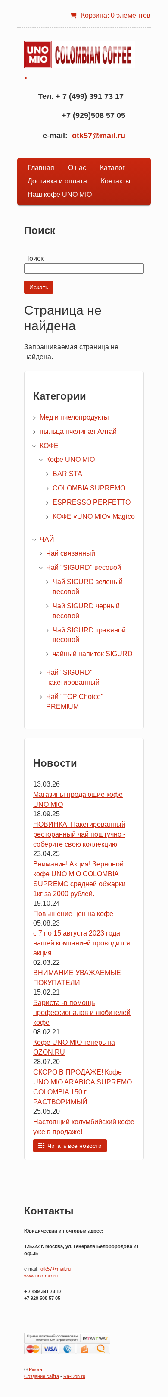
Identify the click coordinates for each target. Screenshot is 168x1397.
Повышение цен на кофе (73, 913)
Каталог (112, 167)
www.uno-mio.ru (41, 1275)
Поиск (34, 258)
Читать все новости (74, 1145)
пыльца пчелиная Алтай (78, 431)
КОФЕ (49, 445)
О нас (77, 167)
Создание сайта (41, 1376)
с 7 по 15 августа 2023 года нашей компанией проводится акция (81, 943)
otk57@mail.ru (98, 135)
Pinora (35, 1369)
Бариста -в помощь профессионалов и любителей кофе (82, 1012)
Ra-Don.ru (74, 1376)
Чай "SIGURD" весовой (83, 567)
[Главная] (79, 54)
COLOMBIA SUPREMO (89, 488)
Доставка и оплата (57, 181)
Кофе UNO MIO (70, 459)
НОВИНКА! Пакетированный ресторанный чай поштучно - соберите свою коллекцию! (79, 834)
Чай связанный (70, 553)
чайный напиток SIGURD (93, 653)
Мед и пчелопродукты (74, 417)
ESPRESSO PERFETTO (92, 502)
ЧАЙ (47, 539)
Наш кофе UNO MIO (60, 194)
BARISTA (67, 473)
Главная (41, 167)
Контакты (116, 181)
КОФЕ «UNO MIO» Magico (94, 516)
